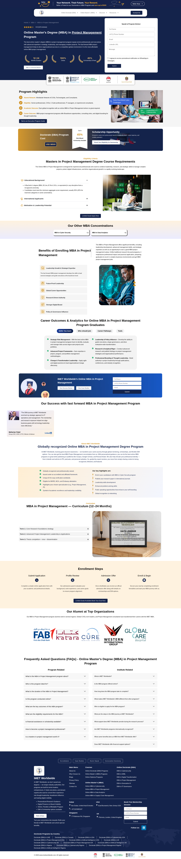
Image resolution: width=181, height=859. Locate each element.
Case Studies (79, 761)
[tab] (65, 331)
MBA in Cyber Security (62, 232)
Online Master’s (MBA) (88, 12)
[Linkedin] (143, 827)
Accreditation (64, 761)
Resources (113, 12)
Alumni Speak (94, 761)
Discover (102, 12)
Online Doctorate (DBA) (68, 12)
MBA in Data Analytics (100, 232)
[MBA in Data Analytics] (125, 233)
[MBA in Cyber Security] (87, 233)
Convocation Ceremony (113, 761)
